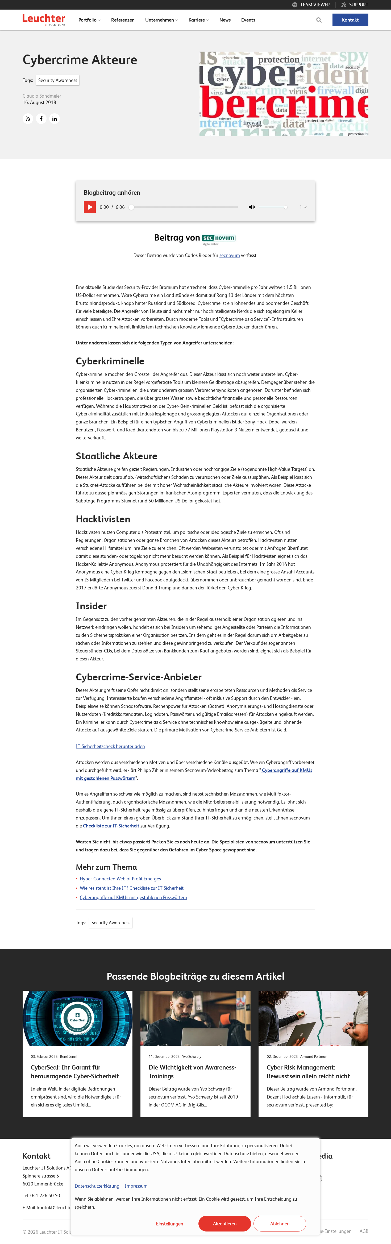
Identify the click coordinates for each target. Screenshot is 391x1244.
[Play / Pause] (90, 207)
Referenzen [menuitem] (123, 20)
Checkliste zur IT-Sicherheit (111, 826)
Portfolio (87, 20)
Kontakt (350, 20)
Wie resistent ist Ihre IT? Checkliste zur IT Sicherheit (132, 888)
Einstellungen (169, 1223)
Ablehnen (280, 1223)
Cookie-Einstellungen (330, 1231)
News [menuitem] (225, 20)
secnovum (229, 255)
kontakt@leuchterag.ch (60, 1207)
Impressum (136, 1186)
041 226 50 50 (45, 1195)
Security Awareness (57, 80)
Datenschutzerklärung (97, 1186)
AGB (364, 1231)
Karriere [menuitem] (197, 20)
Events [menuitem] (248, 20)
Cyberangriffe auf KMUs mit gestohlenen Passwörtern (133, 897)
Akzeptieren (225, 1223)
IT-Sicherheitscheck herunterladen (110, 746)
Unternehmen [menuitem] (159, 20)
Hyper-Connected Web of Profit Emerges (120, 878)
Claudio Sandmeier (42, 96)
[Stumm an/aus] (252, 207)
